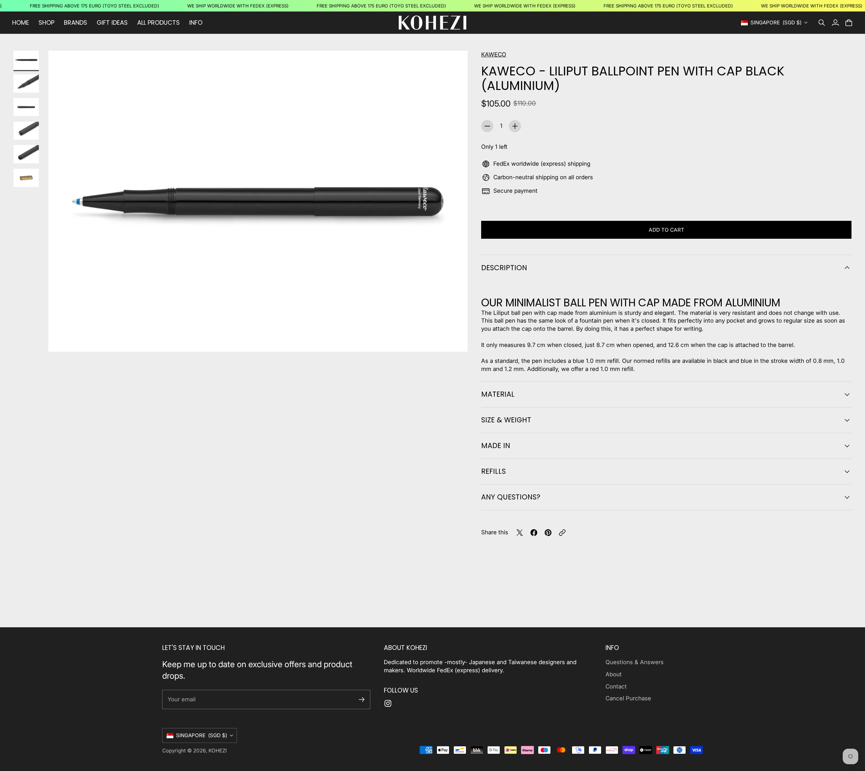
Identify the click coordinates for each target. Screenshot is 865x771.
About (614, 674)
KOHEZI (217, 750)
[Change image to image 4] (26, 131)
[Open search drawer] (822, 22)
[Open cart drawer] (849, 22)
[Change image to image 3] (26, 107)
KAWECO (493, 54)
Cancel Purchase (628, 698)
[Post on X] (520, 533)
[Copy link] (562, 533)
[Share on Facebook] (534, 533)
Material (498, 394)
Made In (495, 445)
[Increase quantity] (515, 126)
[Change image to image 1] (26, 60)
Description (504, 268)
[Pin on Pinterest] (548, 533)
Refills (493, 471)
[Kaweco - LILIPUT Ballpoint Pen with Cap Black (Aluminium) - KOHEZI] (258, 201)
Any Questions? (510, 497)
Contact (616, 686)
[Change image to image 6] (26, 178)
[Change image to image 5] (26, 154)
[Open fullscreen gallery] (454, 338)
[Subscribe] (361, 699)
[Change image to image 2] (26, 83)
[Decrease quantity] (487, 126)
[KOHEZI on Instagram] (388, 703)
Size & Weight (506, 420)
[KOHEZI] (432, 23)
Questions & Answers (635, 662)
